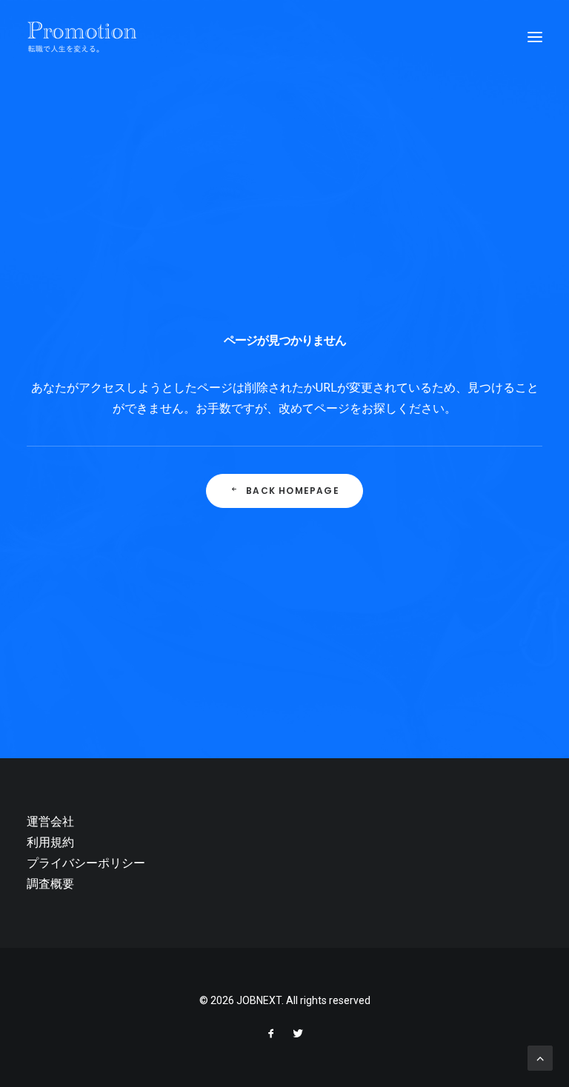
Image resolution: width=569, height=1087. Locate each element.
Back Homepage (292, 490)
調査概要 (50, 884)
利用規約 (50, 842)
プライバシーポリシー (86, 863)
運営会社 (50, 822)
